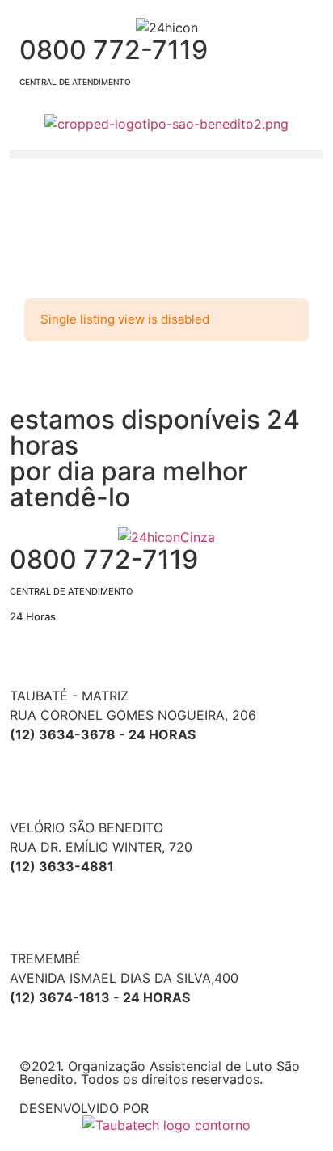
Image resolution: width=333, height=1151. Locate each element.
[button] (166, 154)
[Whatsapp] (30, 382)
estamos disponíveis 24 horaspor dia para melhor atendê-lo (155, 458)
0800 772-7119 (113, 60)
